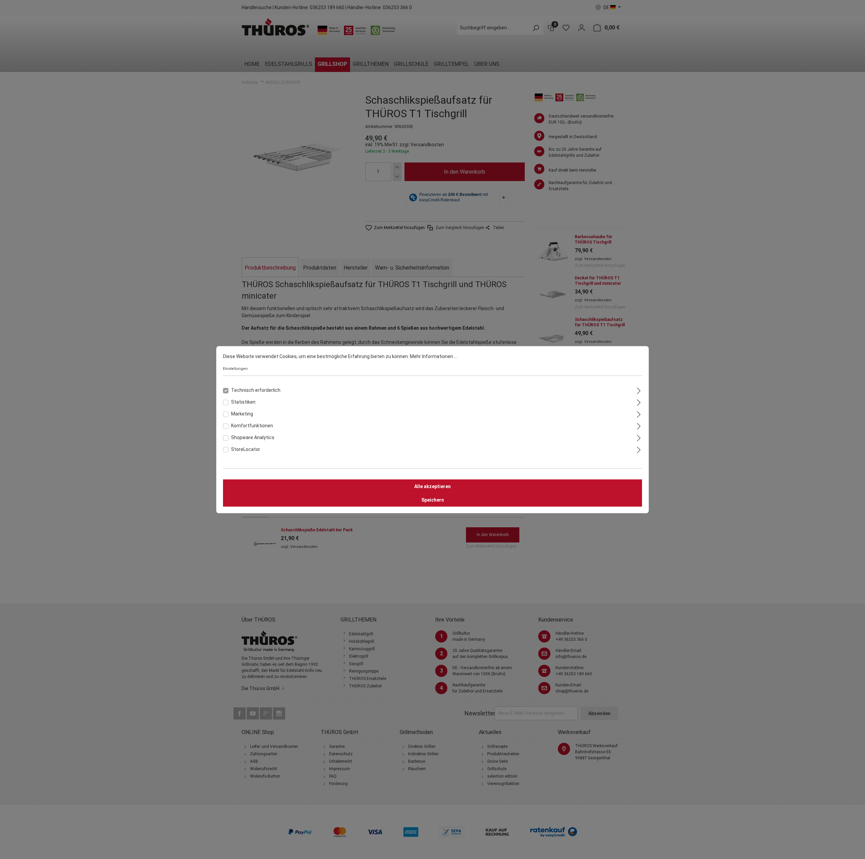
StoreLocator (245, 449)
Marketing (242, 413)
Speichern (432, 499)
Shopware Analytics (252, 437)
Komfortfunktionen (252, 425)
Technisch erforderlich (255, 390)
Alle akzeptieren (432, 486)
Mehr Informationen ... (433, 356)
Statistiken (243, 401)
